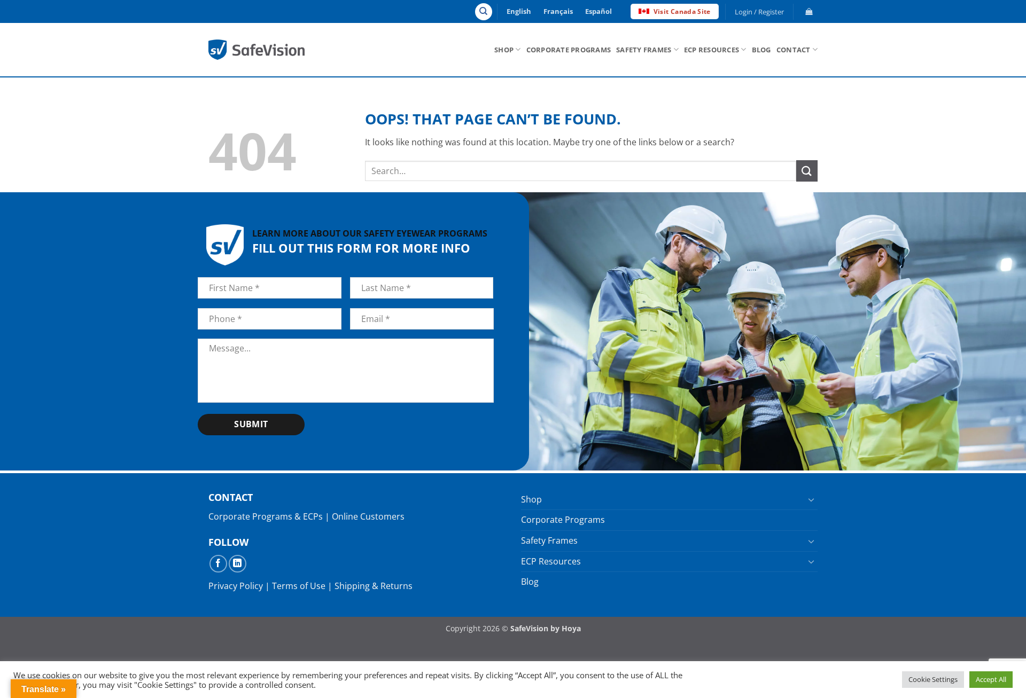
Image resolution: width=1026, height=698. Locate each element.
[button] (759, 12)
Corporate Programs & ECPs (265, 516)
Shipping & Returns (374, 586)
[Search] (483, 11)
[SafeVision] (256, 49)
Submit (251, 424)
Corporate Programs (568, 49)
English (519, 11)
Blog (761, 49)
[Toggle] (811, 499)
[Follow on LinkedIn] (237, 563)
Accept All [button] (991, 679)
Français (558, 11)
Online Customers (368, 516)
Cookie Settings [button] (933, 679)
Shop (504, 49)
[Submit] (807, 170)
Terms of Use (298, 586)
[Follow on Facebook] (218, 563)
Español (598, 11)
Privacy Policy (235, 586)
